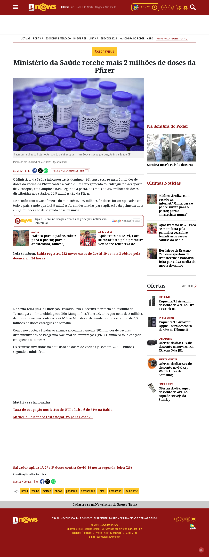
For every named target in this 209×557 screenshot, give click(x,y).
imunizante (131, 491)
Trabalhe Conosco (63, 518)
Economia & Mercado (58, 38)
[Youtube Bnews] (185, 7)
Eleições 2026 (109, 38)
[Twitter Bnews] (171, 7)
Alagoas (99, 7)
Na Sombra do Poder (132, 38)
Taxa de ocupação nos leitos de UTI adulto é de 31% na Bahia (63, 409)
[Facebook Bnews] (164, 7)
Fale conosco (84, 518)
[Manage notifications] (201, 549)
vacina (35, 491)
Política (38, 38)
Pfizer (102, 491)
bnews (59, 491)
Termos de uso (148, 518)
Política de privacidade (123, 518)
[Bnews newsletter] (172, 39)
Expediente (100, 518)
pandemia (71, 491)
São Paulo (110, 7)
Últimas (25, 38)
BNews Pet (79, 38)
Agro (150, 38)
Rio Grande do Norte (82, 7)
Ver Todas (187, 285)
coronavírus (88, 491)
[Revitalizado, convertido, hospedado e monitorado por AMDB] (193, 526)
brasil (24, 491)
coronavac (115, 491)
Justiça (93, 38)
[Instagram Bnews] (178, 7)
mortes (47, 491)
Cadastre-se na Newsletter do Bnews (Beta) (104, 504)
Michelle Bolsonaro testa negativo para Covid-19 (53, 417)
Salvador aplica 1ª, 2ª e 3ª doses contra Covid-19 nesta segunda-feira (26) (72, 467)
